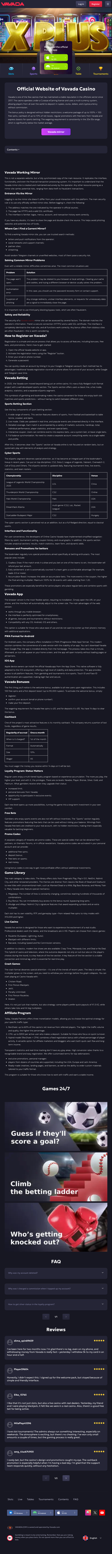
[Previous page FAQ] (45, 1317)
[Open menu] (108, 4)
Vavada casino (27, 320)
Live (20, 1499)
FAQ (75, 1499)
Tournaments (46, 1499)
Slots (10, 1499)
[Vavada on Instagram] (88, 1513)
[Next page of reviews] (66, 1478)
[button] (109, 36)
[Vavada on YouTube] (102, 1513)
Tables (30, 1499)
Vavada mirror (56, 131)
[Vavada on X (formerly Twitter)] (95, 1513)
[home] (12, 4)
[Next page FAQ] (66, 1317)
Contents (63, 1499)
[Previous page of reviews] (45, 1478)
